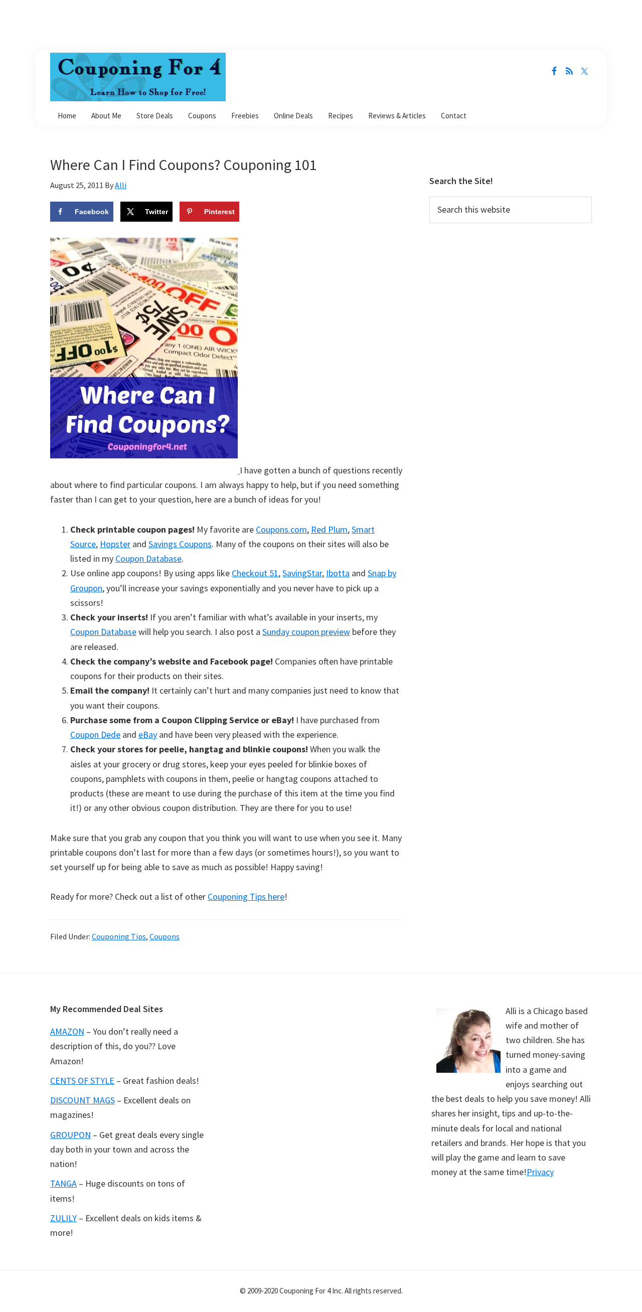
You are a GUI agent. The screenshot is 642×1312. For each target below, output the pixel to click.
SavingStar (302, 573)
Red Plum (329, 529)
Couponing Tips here (246, 896)
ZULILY (63, 1218)
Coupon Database (148, 558)
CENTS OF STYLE (82, 1080)
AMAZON (67, 1031)
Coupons (164, 936)
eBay (147, 734)
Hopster (115, 544)
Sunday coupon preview (306, 631)
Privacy (540, 1172)
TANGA (63, 1183)
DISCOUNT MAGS (82, 1100)
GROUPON (70, 1134)
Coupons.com (281, 529)
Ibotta (338, 573)
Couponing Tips (119, 936)
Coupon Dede (95, 734)
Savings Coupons (180, 544)
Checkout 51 (255, 573)
